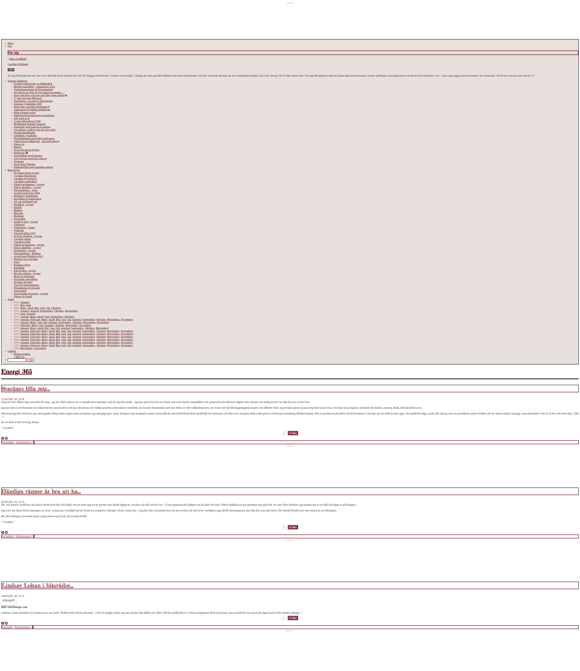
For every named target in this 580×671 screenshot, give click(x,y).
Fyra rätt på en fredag (26, 150)
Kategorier (14, 170)
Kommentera (23, 442)
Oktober (56, 308)
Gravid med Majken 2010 (28, 256)
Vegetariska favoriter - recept (31, 293)
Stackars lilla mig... (26, 388)
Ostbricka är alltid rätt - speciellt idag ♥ (36, 141)
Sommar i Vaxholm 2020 (28, 104)
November (71, 311)
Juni (28, 305)
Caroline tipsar (22, 239)
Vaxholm (19, 230)
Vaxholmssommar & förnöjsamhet (33, 89)
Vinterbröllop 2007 (25, 233)
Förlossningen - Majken (27, 253)
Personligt (20, 219)
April (30, 308)
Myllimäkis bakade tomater (30, 124)
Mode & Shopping (24, 276)
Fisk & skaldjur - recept (27, 187)
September (46, 311)
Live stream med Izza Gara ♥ (30, 158)
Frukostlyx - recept (25, 250)
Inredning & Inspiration (27, 198)
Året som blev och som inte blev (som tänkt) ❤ (40, 95)
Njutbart (19, 216)
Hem (10, 43)
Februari (35, 319)
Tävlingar (19, 224)
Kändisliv (19, 267)
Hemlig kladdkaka (24, 132)
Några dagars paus (24, 112)
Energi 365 (16, 371)
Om (10, 46)
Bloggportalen (22, 354)
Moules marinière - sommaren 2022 (34, 86)
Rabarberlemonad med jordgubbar (34, 115)
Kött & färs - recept (25, 270)
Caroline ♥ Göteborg (25, 178)
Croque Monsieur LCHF (27, 121)
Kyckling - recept (24, 204)
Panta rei (19, 144)
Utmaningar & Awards (27, 288)
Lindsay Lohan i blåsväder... (37, 585)
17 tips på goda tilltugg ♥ (28, 98)
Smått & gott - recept (26, 221)
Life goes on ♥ (22, 118)
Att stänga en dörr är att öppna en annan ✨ (39, 92)
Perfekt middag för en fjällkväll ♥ (33, 83)
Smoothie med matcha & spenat (32, 127)
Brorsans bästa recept (26, 173)
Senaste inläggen (17, 81)
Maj (22, 305)
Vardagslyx (20, 290)
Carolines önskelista (25, 181)
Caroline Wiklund (18, 64)
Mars (23, 308)
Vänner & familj (23, 296)
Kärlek (18, 207)
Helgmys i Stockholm (26, 196)
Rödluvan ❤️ (21, 152)
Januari (24, 302)
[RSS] (19, 357)
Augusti (34, 311)
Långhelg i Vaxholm (25, 135)
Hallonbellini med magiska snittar (33, 167)
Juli (48, 308)
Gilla (294, 433)
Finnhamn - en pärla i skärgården (33, 101)
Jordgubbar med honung (28, 155)
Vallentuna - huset (24, 227)
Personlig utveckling (25, 279)
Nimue (18, 147)
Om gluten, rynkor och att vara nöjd (34, 129)
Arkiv (11, 299)
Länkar (12, 351)
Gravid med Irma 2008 (27, 193)
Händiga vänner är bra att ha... (41, 491)
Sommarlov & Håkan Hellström (32, 109)
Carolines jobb (22, 242)
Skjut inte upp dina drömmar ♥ (32, 106)
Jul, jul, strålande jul (25, 201)
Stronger (19, 161)
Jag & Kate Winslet (24, 164)
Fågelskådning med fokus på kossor (34, 138)
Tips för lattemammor (26, 285)
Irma (16, 262)
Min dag (18, 213)
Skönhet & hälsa (23, 282)
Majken (18, 210)
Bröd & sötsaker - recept (28, 236)
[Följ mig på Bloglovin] (9, 70)
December (127, 319)
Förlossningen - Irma (26, 190)
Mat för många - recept (27, 273)
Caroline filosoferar (25, 175)
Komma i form (22, 265)
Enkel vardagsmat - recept (29, 184)
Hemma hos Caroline (26, 259)
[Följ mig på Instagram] (12, 70)
